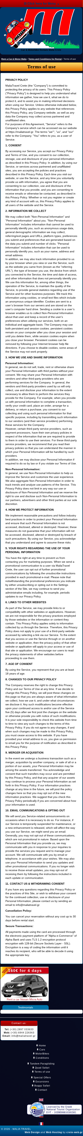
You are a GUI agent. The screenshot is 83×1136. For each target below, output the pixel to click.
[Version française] (41, 1123)
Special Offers (42, 1077)
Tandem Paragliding (42, 1063)
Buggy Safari (42, 1085)
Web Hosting (54, 1132)
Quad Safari (42, 1067)
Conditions (42, 1058)
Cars (42, 1049)
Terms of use (42, 1071)
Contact (42, 1090)
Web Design (32, 1132)
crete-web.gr (74, 1132)
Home (42, 1045)
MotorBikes (42, 1053)
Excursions (42, 1081)
